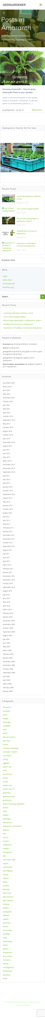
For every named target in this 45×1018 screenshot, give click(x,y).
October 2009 (8, 628)
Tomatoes (7, 960)
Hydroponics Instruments (12, 826)
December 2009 (9, 621)
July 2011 (6, 554)
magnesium (7, 845)
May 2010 (6, 602)
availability (6, 726)
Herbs (5, 811)
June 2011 (6, 557)
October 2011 (8, 543)
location (6, 841)
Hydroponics (7, 822)
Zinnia (5, 978)
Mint (4, 856)
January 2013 (7, 505)
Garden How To (9, 789)
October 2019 (8, 416)
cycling (5, 759)
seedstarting (7, 941)
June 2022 (6, 390)
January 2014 (7, 487)
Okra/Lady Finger (9, 860)
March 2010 (7, 609)
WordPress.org (8, 287)
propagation (7, 912)
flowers (5, 778)
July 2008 (6, 676)
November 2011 (9, 539)
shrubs (5, 945)
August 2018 (7, 431)
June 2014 (6, 479)
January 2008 (7, 691)
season (5, 926)
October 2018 (8, 427)
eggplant (6, 763)
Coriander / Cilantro (10, 752)
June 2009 (6, 643)
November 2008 (9, 665)
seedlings (6, 934)
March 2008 (7, 684)
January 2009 (7, 658)
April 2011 (6, 561)
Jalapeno (6, 830)
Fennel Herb (7, 774)
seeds (5, 938)
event (5, 770)
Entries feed (7, 280)
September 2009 (9, 632)
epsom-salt (7, 767)
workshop (6, 975)
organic (5, 863)
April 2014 (6, 483)
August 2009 (7, 635)
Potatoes (6, 904)
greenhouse (7, 800)
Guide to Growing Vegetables (13, 804)
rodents (6, 919)
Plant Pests (7, 893)
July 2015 (6, 450)
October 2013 (8, 490)
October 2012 (8, 509)
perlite (5, 882)
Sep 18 (20, 110)
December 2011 (9, 535)
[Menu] (41, 5)
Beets (5, 733)
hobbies (6, 815)
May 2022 (6, 394)
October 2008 (8, 669)
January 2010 (7, 617)
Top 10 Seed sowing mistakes (28, 209)
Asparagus (7, 722)
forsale (5, 782)
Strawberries (7, 952)
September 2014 (9, 472)
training (5, 964)
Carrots (5, 744)
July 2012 (6, 516)
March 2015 (7, 461)
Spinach (6, 949)
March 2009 (7, 650)
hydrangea (7, 819)
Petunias (6, 886)
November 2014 (9, 468)
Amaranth (6, 711)
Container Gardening (10, 748)
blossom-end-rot (9, 737)
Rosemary (6, 923)
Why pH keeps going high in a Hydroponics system (22, 320)
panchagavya (8, 871)
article (5, 715)
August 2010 (7, 591)
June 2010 (6, 598)
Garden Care (7, 785)
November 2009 (9, 624)
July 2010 (6, 595)
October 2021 (8, 401)
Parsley (5, 874)
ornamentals (7, 867)
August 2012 (7, 513)
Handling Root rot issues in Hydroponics (18, 324)
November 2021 (9, 398)
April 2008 (6, 680)
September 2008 (9, 673)
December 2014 (9, 464)
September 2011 (9, 546)
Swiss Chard (7, 956)
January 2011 (7, 572)
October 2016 (8, 435)
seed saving (7, 930)
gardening (6, 793)
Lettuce (5, 837)
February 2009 (8, 654)
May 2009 (6, 646)
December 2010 (9, 576)
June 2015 (6, 453)
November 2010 (9, 580)
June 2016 (6, 439)
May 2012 (6, 524)
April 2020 (6, 412)
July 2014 (6, 476)
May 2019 (6, 424)
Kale (4, 833)
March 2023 (7, 386)
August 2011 (7, 550)
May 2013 (6, 502)
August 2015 (7, 446)
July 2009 (6, 639)
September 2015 (9, 442)
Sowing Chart (14, 348)
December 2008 (9, 661)
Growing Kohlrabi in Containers (25, 344)
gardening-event (9, 796)
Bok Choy (6, 741)
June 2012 (6, 520)
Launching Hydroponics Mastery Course (18, 313)
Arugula (5, 718)
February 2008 (8, 687)
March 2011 (7, 565)
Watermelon (7, 971)
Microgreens (7, 852)
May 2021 (6, 409)
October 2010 (8, 583)
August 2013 (7, 498)
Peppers (6, 878)
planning (6, 889)
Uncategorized (8, 967)
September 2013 (9, 494)
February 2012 (8, 528)
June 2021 (6, 405)
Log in (5, 276)
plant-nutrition (8, 900)
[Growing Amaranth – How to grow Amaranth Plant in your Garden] (22, 67)
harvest (5, 807)
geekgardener (10, 110)
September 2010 (9, 587)
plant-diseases (8, 897)
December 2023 (9, 383)
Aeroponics (7, 707)
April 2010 (6, 606)
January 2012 (7, 531)
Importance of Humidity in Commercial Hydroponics (22, 328)
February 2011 (8, 569)
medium (6, 848)
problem (6, 908)
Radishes (6, 915)
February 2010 (8, 613)
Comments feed (9, 284)
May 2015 (6, 457)
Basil (4, 730)
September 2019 (9, 420)
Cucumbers (7, 756)
